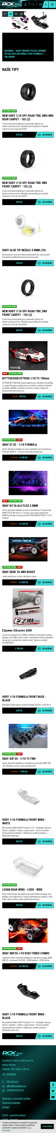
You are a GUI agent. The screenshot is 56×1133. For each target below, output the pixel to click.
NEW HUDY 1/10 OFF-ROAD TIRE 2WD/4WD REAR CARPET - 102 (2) (27, 117)
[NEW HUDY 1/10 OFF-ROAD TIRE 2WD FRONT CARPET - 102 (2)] (28, 288)
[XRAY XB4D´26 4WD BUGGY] (28, 549)
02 (11, 14)
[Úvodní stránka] (10, 4)
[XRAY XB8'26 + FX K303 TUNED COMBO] (28, 930)
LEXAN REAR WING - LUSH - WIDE (22, 889)
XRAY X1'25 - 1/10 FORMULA (19, 444)
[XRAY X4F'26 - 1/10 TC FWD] (28, 736)
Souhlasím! (47, 1126)
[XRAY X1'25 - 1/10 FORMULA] (28, 422)
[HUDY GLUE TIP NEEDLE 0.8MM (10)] (28, 227)
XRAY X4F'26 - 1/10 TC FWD (19, 758)
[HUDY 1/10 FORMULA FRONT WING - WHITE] (28, 797)
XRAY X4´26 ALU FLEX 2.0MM (20, 505)
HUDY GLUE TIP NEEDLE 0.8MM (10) (24, 250)
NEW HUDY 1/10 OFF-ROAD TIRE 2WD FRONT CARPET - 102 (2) (24, 313)
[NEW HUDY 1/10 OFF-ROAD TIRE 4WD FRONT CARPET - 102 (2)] (28, 160)
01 (5, 14)
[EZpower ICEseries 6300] (28, 607)
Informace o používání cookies (16, 1098)
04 (21, 14)
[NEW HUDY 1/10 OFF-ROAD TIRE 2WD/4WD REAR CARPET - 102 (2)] (28, 93)
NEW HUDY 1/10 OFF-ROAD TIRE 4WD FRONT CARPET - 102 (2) (24, 184)
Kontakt (5, 1107)
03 (16, 14)
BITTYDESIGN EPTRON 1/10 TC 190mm (25, 378)
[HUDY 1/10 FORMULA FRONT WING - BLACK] (28, 991)
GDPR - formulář (10, 1119)
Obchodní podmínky (11, 1102)
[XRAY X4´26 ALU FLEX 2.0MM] (28, 483)
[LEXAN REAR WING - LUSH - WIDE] (28, 866)
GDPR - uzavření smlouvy (14, 1115)
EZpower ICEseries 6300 (17, 630)
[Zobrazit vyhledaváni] (33, 4)
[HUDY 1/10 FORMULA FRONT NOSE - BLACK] (28, 674)
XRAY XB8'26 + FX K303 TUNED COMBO (25, 953)
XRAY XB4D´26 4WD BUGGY (18, 572)
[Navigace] (52, 4)
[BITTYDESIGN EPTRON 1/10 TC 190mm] (28, 355)
